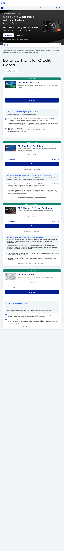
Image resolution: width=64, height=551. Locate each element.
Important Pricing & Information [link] (10, 39)
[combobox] (32, 45)
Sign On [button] (58, 8)
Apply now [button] (32, 100)
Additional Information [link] (25, 39)
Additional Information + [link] (40, 135)
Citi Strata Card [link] (26, 274)
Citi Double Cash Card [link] (28, 82)
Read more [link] (35, 52)
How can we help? (47, 8)
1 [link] (44, 178)
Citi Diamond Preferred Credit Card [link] (35, 208)
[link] (52, 26)
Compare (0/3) (12, 159)
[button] (2, 8)
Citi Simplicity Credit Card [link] (31, 146)
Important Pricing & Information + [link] (25, 135)
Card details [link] (19, 35)
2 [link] (28, 254)
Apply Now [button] (8, 35)
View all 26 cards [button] (10, 71)
